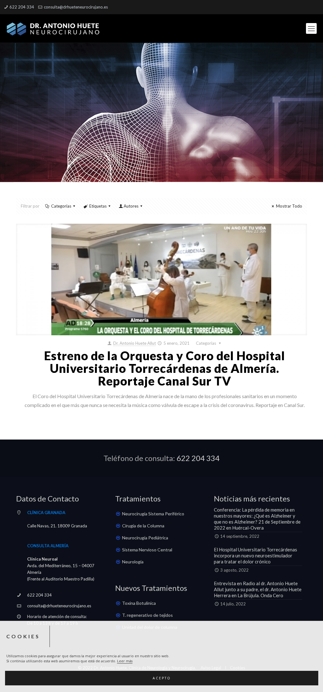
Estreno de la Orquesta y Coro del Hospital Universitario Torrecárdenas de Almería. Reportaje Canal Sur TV (164, 368)
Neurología (133, 561)
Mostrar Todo (289, 206)
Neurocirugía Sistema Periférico (153, 513)
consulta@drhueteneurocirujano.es (76, 6)
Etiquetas (98, 206)
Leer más (124, 661)
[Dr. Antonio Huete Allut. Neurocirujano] (53, 28)
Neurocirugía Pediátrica (145, 537)
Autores (131, 206)
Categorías (61, 206)
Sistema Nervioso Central (147, 549)
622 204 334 (21, 6)
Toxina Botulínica (139, 603)
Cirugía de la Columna (143, 525)
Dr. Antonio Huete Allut (134, 343)
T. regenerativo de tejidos (147, 615)
